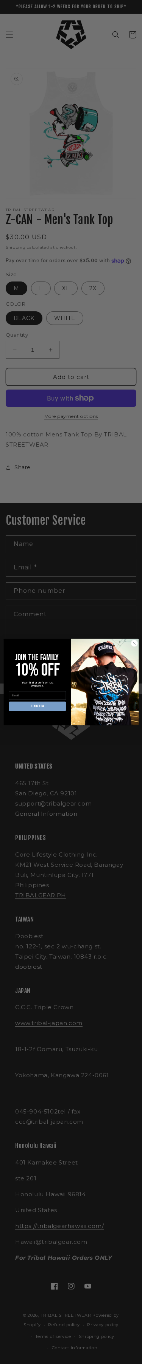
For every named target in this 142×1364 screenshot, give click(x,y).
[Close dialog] (134, 643)
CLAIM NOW (37, 706)
